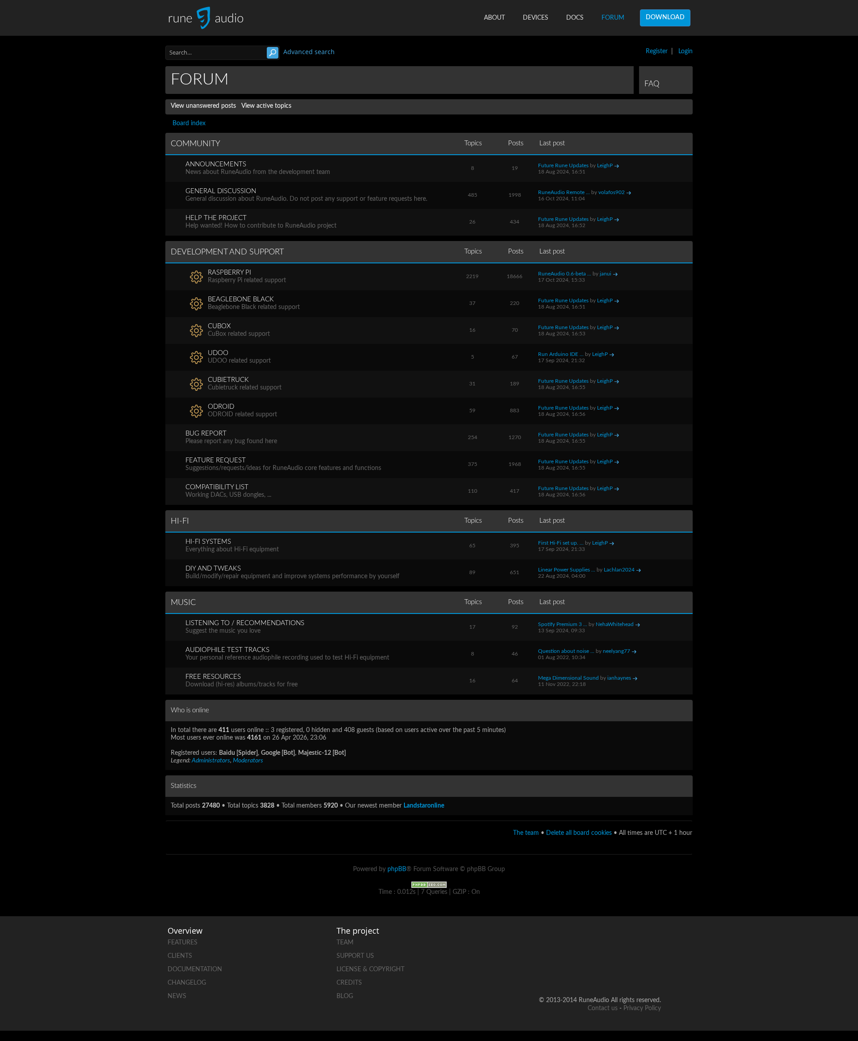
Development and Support (227, 252)
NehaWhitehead (615, 624)
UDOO (218, 353)
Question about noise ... (566, 651)
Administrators (211, 760)
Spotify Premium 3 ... (562, 624)
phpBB (396, 869)
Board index (189, 123)
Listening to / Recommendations (244, 623)
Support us (355, 956)
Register (657, 51)
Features (183, 942)
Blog (344, 996)
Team (344, 942)
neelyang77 (616, 651)
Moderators (248, 760)
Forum (612, 18)
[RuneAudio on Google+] (654, 941)
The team (526, 833)
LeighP (605, 165)
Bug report (206, 433)
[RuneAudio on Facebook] (586, 941)
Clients (180, 956)
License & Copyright (370, 969)
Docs (575, 18)
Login (685, 51)
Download (665, 17)
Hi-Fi (180, 521)
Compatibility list (216, 487)
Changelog (187, 983)
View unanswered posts (203, 106)
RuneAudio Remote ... (564, 192)
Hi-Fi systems (208, 541)
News (177, 996)
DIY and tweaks (213, 568)
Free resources (213, 676)
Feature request (215, 460)
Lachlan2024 (619, 569)
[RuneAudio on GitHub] (552, 941)
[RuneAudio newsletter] (654, 971)
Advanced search (309, 51)
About (494, 18)
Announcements (215, 164)
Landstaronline (424, 806)
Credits (349, 983)
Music (183, 603)
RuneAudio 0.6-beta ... (564, 273)
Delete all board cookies (579, 833)
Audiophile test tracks (227, 650)
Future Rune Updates (563, 165)
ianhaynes (619, 678)
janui (605, 273)
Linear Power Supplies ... (566, 569)
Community (195, 144)
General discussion (220, 191)
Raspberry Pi (229, 272)
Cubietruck (228, 380)
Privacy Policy (642, 1008)
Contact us (603, 1008)
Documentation (195, 969)
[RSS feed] (620, 971)
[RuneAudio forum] (586, 971)
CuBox (219, 326)
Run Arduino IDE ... (561, 354)
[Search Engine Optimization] (429, 884)
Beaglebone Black (241, 299)
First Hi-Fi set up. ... (561, 543)
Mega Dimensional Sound (568, 678)
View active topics (266, 106)
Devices (535, 18)
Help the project (216, 218)
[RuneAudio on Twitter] (620, 941)
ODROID (221, 406)
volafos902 (611, 192)
